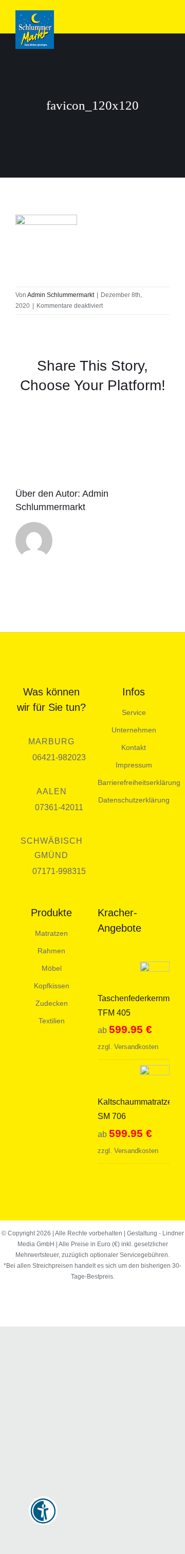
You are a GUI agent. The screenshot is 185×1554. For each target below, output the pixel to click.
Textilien (52, 1021)
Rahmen (51, 951)
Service (134, 712)
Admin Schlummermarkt (60, 295)
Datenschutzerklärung (134, 800)
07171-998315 (59, 871)
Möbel (52, 968)
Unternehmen (134, 730)
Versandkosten (136, 1047)
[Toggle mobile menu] (165, 17)
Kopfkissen (51, 986)
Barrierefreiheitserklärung (139, 782)
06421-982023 (59, 757)
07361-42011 (59, 807)
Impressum (134, 765)
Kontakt (133, 747)
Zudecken (51, 1003)
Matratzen (51, 933)
